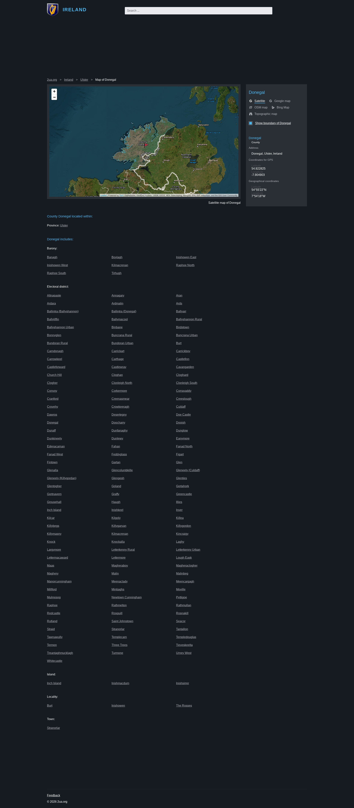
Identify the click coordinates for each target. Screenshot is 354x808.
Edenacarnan (56, 446)
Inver (179, 510)
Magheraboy (120, 565)
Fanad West (55, 454)
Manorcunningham (59, 581)
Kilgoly (116, 517)
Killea (180, 517)
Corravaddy (183, 390)
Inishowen (118, 705)
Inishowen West (57, 265)
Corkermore (119, 390)
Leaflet (103, 195)
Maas (50, 565)
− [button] (54, 97)
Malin (115, 573)
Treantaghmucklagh (60, 652)
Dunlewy (117, 438)
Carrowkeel (54, 359)
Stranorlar (118, 629)
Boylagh (117, 257)
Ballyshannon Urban (60, 327)
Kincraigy (182, 533)
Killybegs (53, 525)
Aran (179, 295)
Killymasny (54, 533)
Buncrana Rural (122, 335)
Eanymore (183, 438)
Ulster (84, 79)
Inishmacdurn (120, 683)
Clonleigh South (186, 382)
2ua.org (52, 79)
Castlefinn (182, 359)
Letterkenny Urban (188, 549)
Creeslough (183, 398)
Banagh (52, 257)
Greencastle (184, 494)
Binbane (117, 327)
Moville (180, 589)
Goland (116, 486)
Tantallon (182, 629)
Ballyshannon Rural (189, 319)
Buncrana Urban (187, 335)
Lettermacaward (57, 557)
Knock (51, 541)
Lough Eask (184, 557)
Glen (179, 462)
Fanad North (184, 446)
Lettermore (119, 557)
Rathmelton (119, 605)
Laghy (180, 541)
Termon (52, 645)
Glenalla (52, 470)
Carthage (118, 359)
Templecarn (119, 637)
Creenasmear (120, 398)
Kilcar (51, 517)
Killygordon (183, 525)
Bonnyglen (54, 335)
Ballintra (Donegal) (124, 311)
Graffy (115, 494)
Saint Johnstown (122, 621)
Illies (179, 502)
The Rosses (184, 705)
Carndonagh (55, 351)
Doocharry (118, 422)
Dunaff (51, 430)
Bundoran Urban (122, 343)
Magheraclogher (186, 565)
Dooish (180, 422)
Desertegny (119, 414)
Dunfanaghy (120, 430)
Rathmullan (183, 605)
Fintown (52, 462)
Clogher (52, 382)
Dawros (52, 414)
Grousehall (54, 502)
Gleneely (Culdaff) (188, 470)
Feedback (53, 795)
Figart (180, 454)
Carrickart (118, 351)
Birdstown (182, 327)
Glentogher (54, 486)
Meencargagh (185, 581)
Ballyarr (181, 311)
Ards (179, 303)
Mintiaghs (118, 589)
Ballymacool (120, 319)
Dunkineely (54, 438)
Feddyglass (119, 454)
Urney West (183, 652)
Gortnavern (54, 494)
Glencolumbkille (122, 470)
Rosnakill (182, 613)
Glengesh (118, 478)
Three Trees (119, 645)
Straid (51, 629)
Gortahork (182, 486)
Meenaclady (120, 581)
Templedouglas (186, 637)
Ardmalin (117, 303)
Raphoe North (185, 265)
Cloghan (117, 374)
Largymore (54, 549)
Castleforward (56, 367)
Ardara (51, 303)
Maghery (52, 573)
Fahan (116, 446)
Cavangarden (185, 367)
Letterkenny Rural (123, 549)
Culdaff (180, 406)
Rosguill (117, 613)
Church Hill (54, 374)
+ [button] (54, 91)
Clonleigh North (122, 382)
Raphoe (52, 605)
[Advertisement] (177, 49)
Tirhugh (117, 273)
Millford (52, 589)
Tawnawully (55, 637)
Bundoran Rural (57, 343)
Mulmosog (54, 597)
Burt (178, 343)
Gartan (116, 462)
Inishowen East (186, 257)
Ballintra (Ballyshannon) (63, 311)
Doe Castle (183, 414)
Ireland (68, 79)
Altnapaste (54, 295)
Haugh (116, 502)
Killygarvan (119, 525)
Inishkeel (117, 510)
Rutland (52, 621)
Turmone (117, 652)
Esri (121, 195)
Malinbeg (182, 573)
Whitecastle (54, 660)
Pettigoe (181, 597)
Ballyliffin (53, 319)
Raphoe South (56, 273)
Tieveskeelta (184, 645)
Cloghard (182, 374)
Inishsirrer (182, 683)
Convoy (52, 390)
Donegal (52, 422)
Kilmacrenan (120, 265)
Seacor (180, 621)
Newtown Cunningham (127, 597)
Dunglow (182, 430)
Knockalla (118, 541)
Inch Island (54, 510)
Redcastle (53, 613)
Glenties (181, 478)
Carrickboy (183, 351)
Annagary (118, 295)
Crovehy (52, 406)
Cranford (52, 398)
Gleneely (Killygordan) (61, 478)
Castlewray (119, 367)
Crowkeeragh (120, 406)
